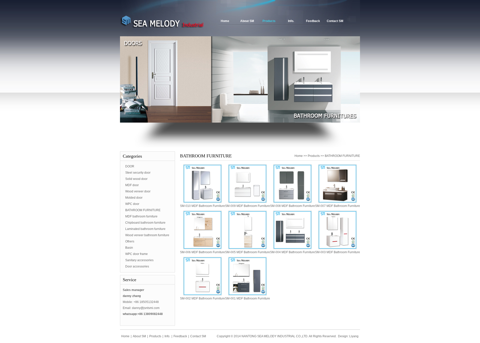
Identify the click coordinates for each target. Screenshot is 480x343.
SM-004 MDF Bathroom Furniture (292, 252)
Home (225, 21)
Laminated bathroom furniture (145, 229)
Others (129, 241)
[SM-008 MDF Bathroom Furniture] (292, 202)
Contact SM (335, 21)
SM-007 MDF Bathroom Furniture (337, 206)
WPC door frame (136, 254)
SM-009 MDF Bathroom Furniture (247, 206)
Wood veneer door (137, 191)
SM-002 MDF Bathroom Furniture (202, 298)
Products (269, 21)
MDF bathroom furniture (141, 216)
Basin (129, 247)
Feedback (313, 21)
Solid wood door (136, 179)
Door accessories (137, 266)
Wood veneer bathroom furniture (147, 235)
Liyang (353, 336)
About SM (247, 21)
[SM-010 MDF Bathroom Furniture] (202, 202)
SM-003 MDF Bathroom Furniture (337, 252)
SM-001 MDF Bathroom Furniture (247, 298)
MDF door (132, 185)
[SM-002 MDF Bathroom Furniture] (202, 294)
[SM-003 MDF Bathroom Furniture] (337, 248)
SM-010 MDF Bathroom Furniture (202, 206)
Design (343, 336)
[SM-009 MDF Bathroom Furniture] (247, 202)
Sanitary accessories (139, 260)
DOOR (129, 166)
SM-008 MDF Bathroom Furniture (292, 206)
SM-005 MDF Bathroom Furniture (247, 252)
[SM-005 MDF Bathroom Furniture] (247, 248)
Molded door (133, 197)
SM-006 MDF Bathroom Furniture (202, 252)
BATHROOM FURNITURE (142, 210)
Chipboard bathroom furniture (145, 222)
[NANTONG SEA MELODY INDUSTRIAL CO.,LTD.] (162, 27)
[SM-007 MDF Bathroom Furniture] (337, 202)
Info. (291, 21)
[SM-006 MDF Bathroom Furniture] (202, 248)
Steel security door (137, 172)
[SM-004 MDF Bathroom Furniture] (292, 248)
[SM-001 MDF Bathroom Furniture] (247, 294)
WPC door (132, 204)
